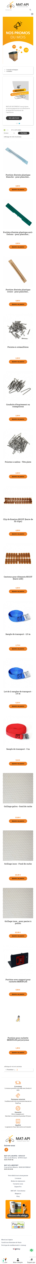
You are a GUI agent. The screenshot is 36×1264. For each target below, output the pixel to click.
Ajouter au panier (18, 189)
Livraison (18, 1178)
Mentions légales (7, 1240)
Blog (18, 1196)
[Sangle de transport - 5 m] (18, 731)
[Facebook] (6, 1150)
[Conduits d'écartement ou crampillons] (18, 386)
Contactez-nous (18, 1184)
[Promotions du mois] (18, 40)
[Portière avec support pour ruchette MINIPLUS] (18, 960)
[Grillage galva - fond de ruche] (18, 788)
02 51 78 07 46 (8, 1159)
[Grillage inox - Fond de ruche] (18, 845)
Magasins (18, 1193)
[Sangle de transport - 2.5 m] (18, 616)
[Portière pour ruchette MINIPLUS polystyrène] (18, 1019)
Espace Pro (18, 1186)
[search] (30, 10)
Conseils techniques (12, 70)
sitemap (23, 1245)
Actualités (9, 71)
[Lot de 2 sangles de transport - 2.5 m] (18, 673)
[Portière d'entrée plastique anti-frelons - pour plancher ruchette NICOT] (18, 214)
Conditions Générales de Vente (11, 1242)
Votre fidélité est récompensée (18, 1175)
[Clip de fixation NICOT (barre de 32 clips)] (18, 501)
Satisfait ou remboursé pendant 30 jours (18, 1116)
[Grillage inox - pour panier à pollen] (18, 903)
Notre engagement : (18, 1114)
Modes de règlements (18, 1181)
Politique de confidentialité (10, 1245)
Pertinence (9, 133)
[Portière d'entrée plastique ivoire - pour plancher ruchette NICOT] (18, 271)
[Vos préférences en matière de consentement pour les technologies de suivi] (3, 1261)
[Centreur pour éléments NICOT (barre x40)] (18, 558)
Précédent (9, 1070)
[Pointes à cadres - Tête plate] (18, 444)
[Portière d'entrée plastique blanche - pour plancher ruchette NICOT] (18, 156)
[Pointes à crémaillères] (18, 329)
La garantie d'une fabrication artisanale (18, 1127)
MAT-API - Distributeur (18, 1191)
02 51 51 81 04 (8, 1169)
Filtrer (24, 133)
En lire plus (14, 118)
